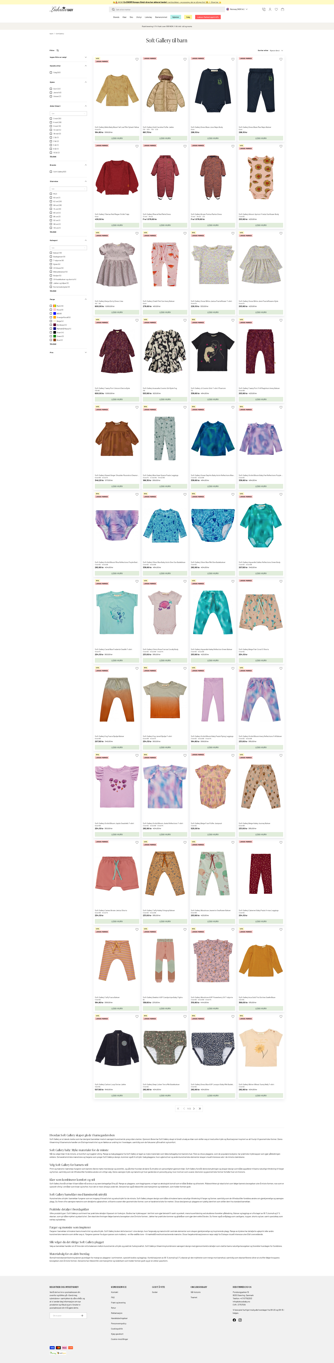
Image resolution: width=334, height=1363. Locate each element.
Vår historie (196, 1292)
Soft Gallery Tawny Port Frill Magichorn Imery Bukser (259, 388)
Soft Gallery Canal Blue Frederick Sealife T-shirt (113, 649)
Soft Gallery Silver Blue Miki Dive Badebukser (208, 562)
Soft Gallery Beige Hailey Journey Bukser (254, 823)
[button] (282, 9)
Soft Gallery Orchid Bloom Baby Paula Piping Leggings (212, 736)
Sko (131, 17)
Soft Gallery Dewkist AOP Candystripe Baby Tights (163, 997)
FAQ (113, 1297)
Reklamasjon (116, 1313)
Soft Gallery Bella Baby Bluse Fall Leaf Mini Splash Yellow (117, 127)
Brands (116, 17)
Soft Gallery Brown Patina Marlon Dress (206, 214)
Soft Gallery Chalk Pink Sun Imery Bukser (159, 301)
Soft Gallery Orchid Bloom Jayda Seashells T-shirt (114, 823)
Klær (125, 17)
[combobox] (167, 9)
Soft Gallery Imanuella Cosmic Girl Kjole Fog (160, 388)
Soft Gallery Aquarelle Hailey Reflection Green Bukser (211, 649)
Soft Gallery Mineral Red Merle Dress (157, 214)
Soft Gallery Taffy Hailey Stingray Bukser (159, 910)
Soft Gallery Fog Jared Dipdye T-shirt (157, 736)
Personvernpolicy (118, 1323)
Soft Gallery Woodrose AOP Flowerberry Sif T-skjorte (212, 997)
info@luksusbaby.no (241, 1301)
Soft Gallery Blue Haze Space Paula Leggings (160, 475)
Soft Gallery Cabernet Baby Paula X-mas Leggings (259, 910)
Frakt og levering (118, 1302)
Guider (155, 1292)
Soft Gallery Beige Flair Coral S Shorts (254, 649)
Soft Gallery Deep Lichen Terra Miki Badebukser (161, 1084)
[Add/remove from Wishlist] (137, 59)
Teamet (194, 1297)
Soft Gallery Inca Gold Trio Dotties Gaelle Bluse (257, 997)
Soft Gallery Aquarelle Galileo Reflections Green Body (259, 562)
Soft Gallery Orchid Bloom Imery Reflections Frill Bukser (260, 736)
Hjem (51, 33)
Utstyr (139, 17)
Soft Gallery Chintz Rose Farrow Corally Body (160, 649)
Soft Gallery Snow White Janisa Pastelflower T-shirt (211, 301)
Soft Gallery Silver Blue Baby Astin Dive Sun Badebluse (164, 562)
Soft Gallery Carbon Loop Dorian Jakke (110, 1084)
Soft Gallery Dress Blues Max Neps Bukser (255, 127)
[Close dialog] (328, 1309)
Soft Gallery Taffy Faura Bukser (107, 997)
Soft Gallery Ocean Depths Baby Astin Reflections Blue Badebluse (216, 475)
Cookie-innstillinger (119, 1339)
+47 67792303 (246, 1298)
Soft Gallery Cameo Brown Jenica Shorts (111, 910)
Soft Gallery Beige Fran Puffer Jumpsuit (206, 823)
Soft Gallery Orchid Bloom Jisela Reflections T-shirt (163, 823)
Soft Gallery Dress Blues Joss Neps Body (207, 127)
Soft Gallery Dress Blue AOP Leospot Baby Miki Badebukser (214, 1084)
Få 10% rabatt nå (306, 1347)
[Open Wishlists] (276, 9)
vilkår (79, 1298)
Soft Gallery (60, 33)
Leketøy (148, 17)
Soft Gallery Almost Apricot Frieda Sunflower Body (259, 214)
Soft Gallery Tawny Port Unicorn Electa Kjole (112, 388)
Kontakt (114, 1292)
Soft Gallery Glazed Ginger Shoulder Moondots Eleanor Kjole (118, 475)
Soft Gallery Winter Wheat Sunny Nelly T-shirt (256, 1084)
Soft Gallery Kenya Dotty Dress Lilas (109, 301)
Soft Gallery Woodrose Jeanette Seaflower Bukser (211, 910)
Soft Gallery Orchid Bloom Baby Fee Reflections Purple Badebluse (264, 475)
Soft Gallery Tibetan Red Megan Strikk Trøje (112, 214)
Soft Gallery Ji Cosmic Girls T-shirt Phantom (208, 388)
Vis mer (53, 156)
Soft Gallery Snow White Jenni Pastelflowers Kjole (258, 301)
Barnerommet (161, 17)
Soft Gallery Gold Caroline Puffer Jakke (158, 127)
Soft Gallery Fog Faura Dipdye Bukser (109, 736)
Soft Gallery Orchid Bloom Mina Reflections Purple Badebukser (119, 562)
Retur (113, 1307)
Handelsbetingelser (119, 1318)
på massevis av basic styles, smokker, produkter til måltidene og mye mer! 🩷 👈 (167, 2)
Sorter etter (263, 50)
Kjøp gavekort (117, 1334)
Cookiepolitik (117, 1328)
